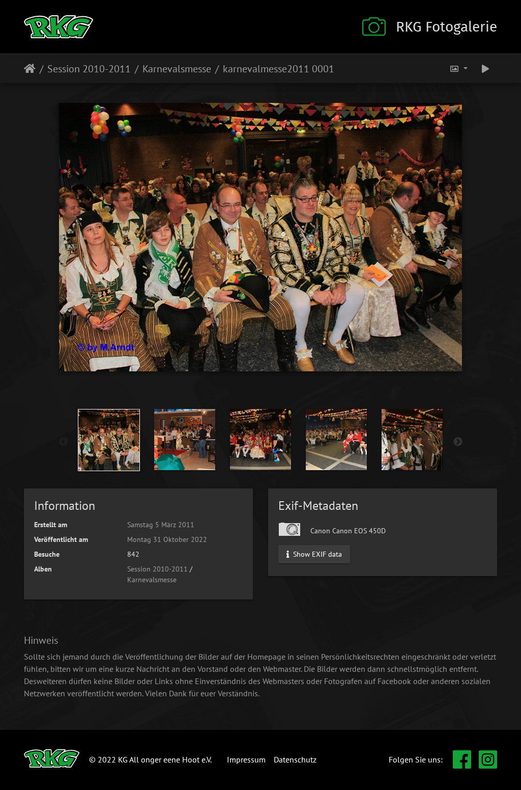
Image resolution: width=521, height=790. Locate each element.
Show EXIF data (316, 553)
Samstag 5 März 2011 (160, 524)
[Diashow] (485, 68)
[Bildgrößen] (458, 68)
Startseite (30, 68)
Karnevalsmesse (176, 68)
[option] (109, 440)
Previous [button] (64, 442)
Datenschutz (295, 759)
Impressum (246, 759)
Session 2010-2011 (89, 68)
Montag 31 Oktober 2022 (167, 539)
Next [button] (458, 442)
